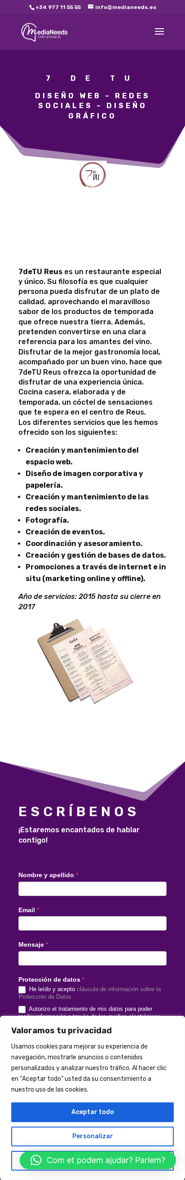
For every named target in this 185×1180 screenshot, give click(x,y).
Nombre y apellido (48, 874)
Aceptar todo (92, 1112)
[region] (92, 1098)
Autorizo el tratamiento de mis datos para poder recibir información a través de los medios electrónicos (89, 1012)
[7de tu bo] (92, 195)
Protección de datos (51, 979)
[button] (98, 1160)
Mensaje (33, 944)
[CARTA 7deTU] (81, 709)
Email (28, 909)
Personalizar (92, 1136)
